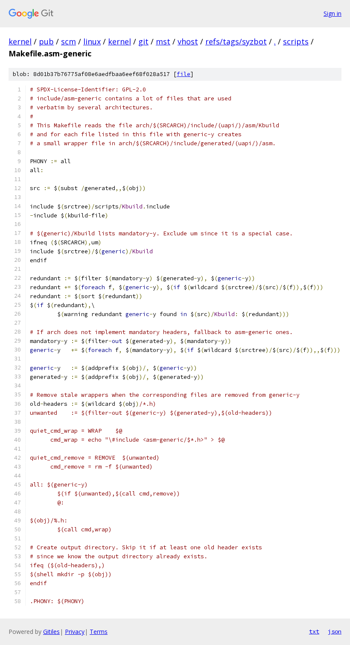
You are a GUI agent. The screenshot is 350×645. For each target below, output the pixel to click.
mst (163, 41)
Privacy (75, 631)
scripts (296, 41)
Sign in (332, 13)
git (143, 41)
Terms (99, 631)
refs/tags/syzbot (236, 41)
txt (314, 631)
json (334, 631)
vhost (188, 41)
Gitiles (51, 631)
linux (92, 41)
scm (68, 41)
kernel (20, 41)
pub (46, 41)
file (183, 74)
